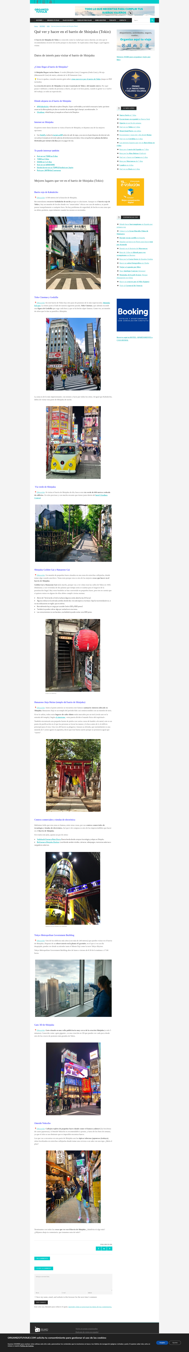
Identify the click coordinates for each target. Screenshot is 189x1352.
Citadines (41, 112)
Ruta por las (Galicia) (132, 153)
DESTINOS (42, 26)
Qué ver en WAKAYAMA (46, 164)
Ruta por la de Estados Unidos (136, 259)
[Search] (152, 20)
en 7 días (127, 115)
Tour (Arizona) (132, 271)
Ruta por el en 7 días (134, 149)
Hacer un (134, 282)
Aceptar (162, 1343)
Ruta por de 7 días (131, 161)
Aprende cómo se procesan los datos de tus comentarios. (90, 1307)
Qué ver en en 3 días (131, 139)
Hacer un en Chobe (134, 263)
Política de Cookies (27, 1346)
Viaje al (130, 286)
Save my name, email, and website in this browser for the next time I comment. (67, 1297)
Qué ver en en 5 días (129, 127)
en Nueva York (134, 119)
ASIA (48, 26)
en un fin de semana (130, 123)
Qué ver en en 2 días (129, 169)
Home (36, 26)
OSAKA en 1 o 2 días (44, 162)
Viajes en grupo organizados (87, 1329)
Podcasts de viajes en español (87, 1332)
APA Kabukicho (43, 106)
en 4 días (126, 165)
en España (132, 238)
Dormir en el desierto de (133, 248)
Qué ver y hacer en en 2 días (133, 157)
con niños (130, 131)
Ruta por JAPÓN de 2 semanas (49, 170)
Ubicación (41, 198)
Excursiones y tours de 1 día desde (135, 135)
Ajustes (175, 1343)
